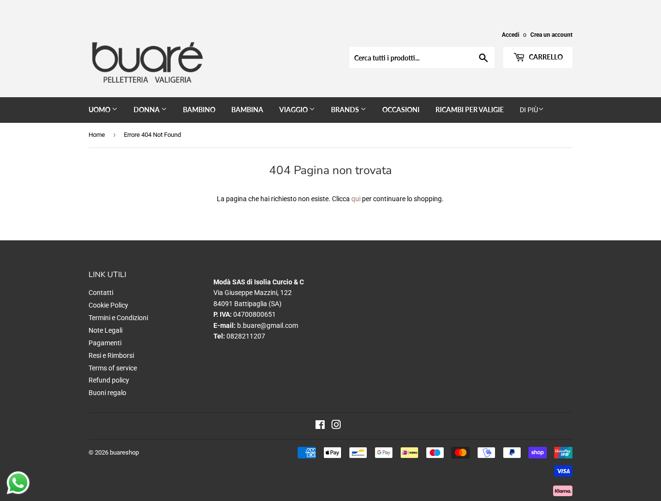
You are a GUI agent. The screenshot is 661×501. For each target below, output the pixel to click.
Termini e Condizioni (118, 318)
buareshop (124, 452)
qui (356, 199)
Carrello (545, 57)
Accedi (510, 34)
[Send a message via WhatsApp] (18, 483)
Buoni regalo (107, 393)
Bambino (199, 109)
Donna (147, 109)
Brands (346, 109)
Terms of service (113, 368)
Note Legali (105, 330)
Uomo (100, 109)
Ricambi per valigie (470, 109)
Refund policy (109, 380)
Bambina (247, 109)
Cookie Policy (108, 305)
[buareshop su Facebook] (320, 426)
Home (97, 134)
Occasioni (401, 109)
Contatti (101, 292)
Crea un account (551, 34)
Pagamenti (105, 343)
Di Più (529, 110)
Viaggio (294, 109)
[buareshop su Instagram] (336, 426)
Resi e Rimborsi (111, 355)
